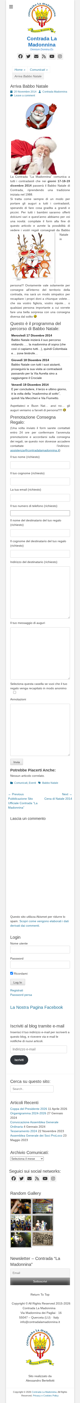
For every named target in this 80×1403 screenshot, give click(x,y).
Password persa (21, 994)
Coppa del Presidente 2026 (28, 1108)
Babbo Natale (50, 782)
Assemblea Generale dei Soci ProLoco (36, 1135)
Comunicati (39, 69)
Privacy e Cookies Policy (46, 1395)
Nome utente (19, 943)
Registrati (16, 990)
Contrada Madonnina (54, 91)
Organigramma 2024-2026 (28, 1113)
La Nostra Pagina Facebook (36, 1007)
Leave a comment (24, 95)
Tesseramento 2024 (23, 1131)
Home (20, 69)
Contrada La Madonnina (42, 42)
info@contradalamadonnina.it (40, 1322)
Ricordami (20, 973)
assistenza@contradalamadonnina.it (34, 450)
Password (16, 958)
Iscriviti (19, 1059)
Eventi (32, 782)
